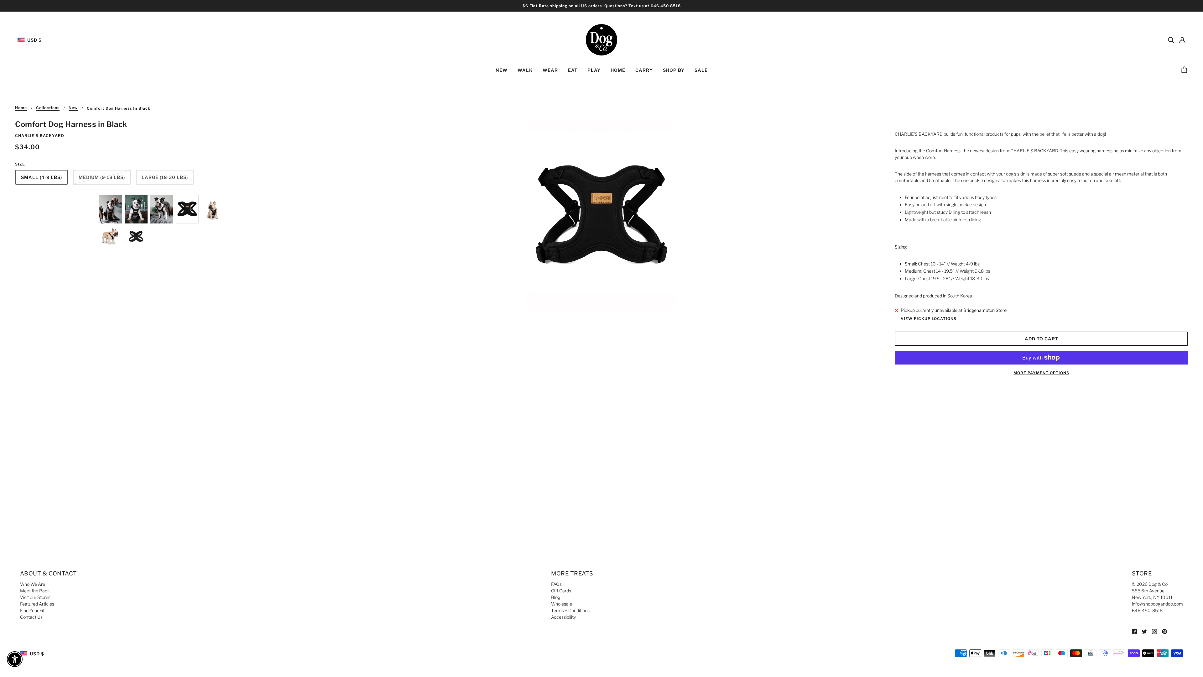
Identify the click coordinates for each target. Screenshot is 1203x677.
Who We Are (32, 584)
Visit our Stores (35, 597)
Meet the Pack (35, 590)
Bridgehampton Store (985, 310)
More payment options (1041, 372)
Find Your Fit (32, 610)
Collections (48, 108)
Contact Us (31, 617)
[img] (1171, 40)
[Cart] (1185, 70)
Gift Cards (561, 590)
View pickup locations (928, 319)
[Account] (1182, 40)
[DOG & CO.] (601, 39)
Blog (555, 597)
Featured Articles (37, 603)
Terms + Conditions (570, 610)
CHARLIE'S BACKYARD (39, 135)
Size (20, 164)
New (73, 108)
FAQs (556, 584)
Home (21, 108)
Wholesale (561, 603)
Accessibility (563, 617)
